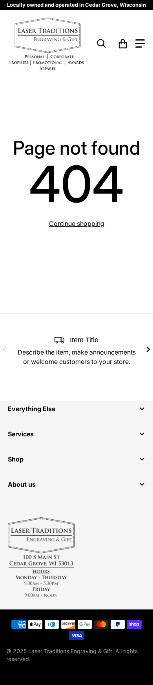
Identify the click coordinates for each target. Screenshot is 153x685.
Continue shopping (76, 223)
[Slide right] (148, 349)
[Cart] (123, 44)
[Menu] (140, 44)
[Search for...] (101, 44)
